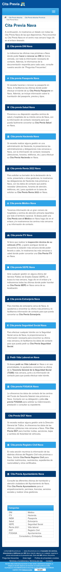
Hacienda (32, 515)
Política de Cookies (27, 570)
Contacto (49, 561)
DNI (10, 512)
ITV (10, 515)
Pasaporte (32, 518)
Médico (31, 512)
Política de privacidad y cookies (47, 558)
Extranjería (33, 521)
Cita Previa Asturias (15, 17)
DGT (11, 530)
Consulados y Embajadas (30, 536)
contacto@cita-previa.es (12, 551)
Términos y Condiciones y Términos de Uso (26, 561)
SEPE (11, 524)
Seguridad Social (35, 524)
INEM (11, 518)
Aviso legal (27, 558)
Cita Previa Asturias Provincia (35, 17)
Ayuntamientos (34, 533)
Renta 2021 (14, 527)
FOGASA (13, 533)
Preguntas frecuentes (10, 558)
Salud (11, 521)
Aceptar (40, 570)
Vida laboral (33, 527)
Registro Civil (34, 530)
